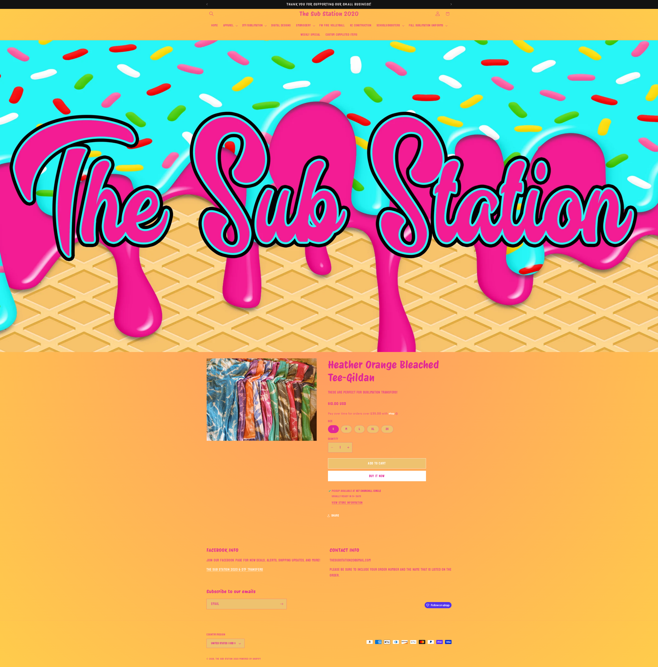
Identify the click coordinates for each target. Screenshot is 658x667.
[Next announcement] (451, 4)
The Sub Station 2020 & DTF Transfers (234, 569)
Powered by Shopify (250, 659)
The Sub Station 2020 (227, 659)
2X (387, 429)
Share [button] (335, 515)
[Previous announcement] (207, 4)
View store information (347, 503)
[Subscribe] (282, 604)
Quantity (333, 439)
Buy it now (377, 476)
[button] (211, 14)
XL (372, 429)
